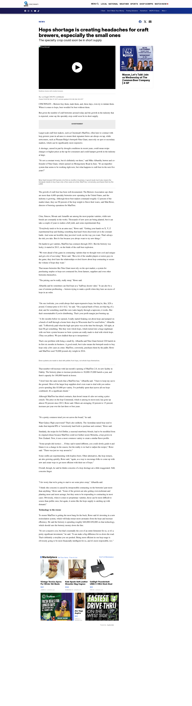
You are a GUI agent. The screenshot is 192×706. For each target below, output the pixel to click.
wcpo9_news (29, 11)
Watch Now (161, 4)
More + (164, 11)
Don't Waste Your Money (115, 11)
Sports (134, 4)
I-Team (103, 11)
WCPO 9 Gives (154, 11)
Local (104, 4)
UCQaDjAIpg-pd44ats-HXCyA (35, 11)
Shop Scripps (146, 4)
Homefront (143, 11)
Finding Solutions (132, 11)
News (42, 22)
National (113, 4)
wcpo (32, 11)
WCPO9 (25, 11)
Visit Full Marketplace (106, 557)
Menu (94, 4)
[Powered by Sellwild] (110, 625)
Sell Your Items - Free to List (67, 557)
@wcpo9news (39, 11)
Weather (124, 4)
